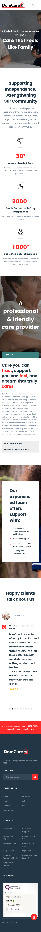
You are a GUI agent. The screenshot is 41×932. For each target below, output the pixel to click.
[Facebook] (2, 927)
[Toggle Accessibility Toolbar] (34, 917)
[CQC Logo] (12, 889)
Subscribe (35, 777)
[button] (9, 709)
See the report (13, 909)
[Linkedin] (4, 927)
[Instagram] (7, 927)
